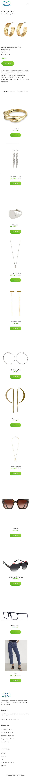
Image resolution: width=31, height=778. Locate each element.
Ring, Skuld (15, 128)
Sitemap (3, 765)
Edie (15, 673)
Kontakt (3, 756)
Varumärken (12, 47)
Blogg (3, 753)
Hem (2, 14)
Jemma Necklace (15, 273)
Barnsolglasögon (6, 729)
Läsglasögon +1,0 (15, 625)
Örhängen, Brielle (15, 322)
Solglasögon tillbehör (7, 739)
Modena (15, 528)
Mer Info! (8, 63)
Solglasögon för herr (7, 735)
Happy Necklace (15, 467)
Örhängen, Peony (15, 418)
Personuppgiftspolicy (7, 762)
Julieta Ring (15, 225)
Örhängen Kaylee (15, 177)
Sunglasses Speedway (15, 577)
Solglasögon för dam (7, 732)
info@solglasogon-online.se (9, 719)
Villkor (3, 759)
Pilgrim (19, 47)
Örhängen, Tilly (15, 370)
